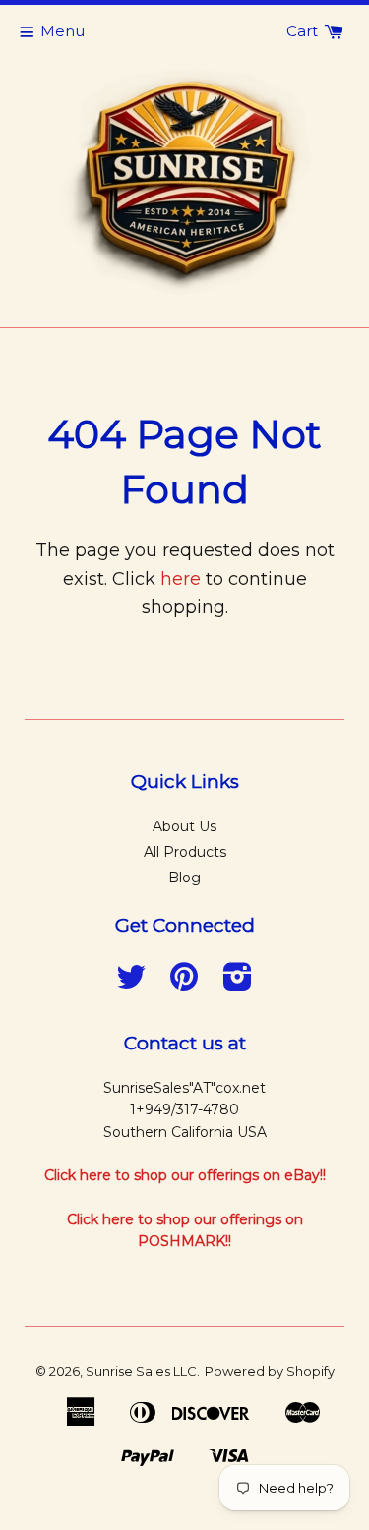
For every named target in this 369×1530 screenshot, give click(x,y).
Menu (62, 31)
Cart (304, 31)
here (180, 579)
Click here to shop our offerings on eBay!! (185, 1175)
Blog (184, 877)
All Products (185, 852)
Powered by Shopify (270, 1371)
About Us (184, 826)
